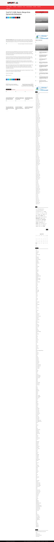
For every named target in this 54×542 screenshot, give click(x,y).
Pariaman (37, 435)
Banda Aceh (37, 258)
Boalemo (37, 287)
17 (36, 241)
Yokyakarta (37, 526)
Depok (36, 303)
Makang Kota (37, 390)
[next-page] (7, 110)
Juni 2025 (37, 110)
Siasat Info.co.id (37, 49)
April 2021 (37, 169)
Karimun (37, 342)
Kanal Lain (8, 8)
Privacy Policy (37, 536)
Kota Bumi (37, 357)
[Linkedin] (14, 17)
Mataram (37, 401)
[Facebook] (6, 17)
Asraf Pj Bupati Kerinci (39, 211)
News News (37, 416)
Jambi (36, 323)
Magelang (37, 389)
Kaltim (36, 337)
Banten (37, 265)
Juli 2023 (37, 137)
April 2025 (37, 112)
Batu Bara (37, 271)
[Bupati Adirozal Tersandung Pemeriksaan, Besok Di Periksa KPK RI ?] (36, 81)
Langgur (37, 378)
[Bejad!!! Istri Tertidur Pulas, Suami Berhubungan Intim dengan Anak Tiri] (36, 63)
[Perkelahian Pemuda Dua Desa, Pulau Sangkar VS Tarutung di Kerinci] (36, 52)
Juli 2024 (37, 123)
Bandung (37, 260)
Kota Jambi (37, 358)
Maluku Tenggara (38, 396)
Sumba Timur (37, 493)
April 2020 (37, 183)
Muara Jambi (37, 410)
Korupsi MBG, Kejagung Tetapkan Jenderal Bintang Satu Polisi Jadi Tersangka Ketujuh (29, 98)
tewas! (37, 226)
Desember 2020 (38, 174)
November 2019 (38, 189)
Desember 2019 (38, 188)
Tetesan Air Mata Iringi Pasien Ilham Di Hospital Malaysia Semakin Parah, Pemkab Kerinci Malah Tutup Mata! (43, 70)
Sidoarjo (37, 474)
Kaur (36, 344)
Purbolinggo (37, 454)
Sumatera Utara (38, 492)
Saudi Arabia (37, 466)
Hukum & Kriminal (29, 6)
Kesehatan (39, 6)
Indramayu (37, 317)
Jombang (37, 329)
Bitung (37, 285)
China (36, 293)
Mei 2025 (37, 111)
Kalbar (37, 332)
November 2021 (38, 161)
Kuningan (37, 370)
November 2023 (38, 132)
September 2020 (38, 177)
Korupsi (44, 218)
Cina (36, 297)
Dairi (36, 300)
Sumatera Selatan (38, 491)
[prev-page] (6, 110)
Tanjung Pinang (38, 507)
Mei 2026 (37, 97)
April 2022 (37, 155)
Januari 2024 (37, 130)
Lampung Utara (38, 377)
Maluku (37, 394)
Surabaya (37, 498)
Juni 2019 (37, 195)
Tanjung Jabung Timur (39, 506)
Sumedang (37, 494)
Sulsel (36, 488)
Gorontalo (37, 310)
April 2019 (37, 197)
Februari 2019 (37, 200)
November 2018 (38, 202)
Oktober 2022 (37, 148)
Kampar (37, 338)
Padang (37, 428)
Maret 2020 (37, 184)
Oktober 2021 (37, 162)
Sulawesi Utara (38, 486)
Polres (40, 223)
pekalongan (37, 442)
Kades (41, 215)
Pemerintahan (38, 446)
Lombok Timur (38, 383)
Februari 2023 (37, 143)
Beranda (25, 541)
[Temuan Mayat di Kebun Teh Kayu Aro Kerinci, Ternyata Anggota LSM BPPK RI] (36, 74)
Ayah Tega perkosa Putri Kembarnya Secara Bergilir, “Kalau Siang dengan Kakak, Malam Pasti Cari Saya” (43, 66)
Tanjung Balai (37, 504)
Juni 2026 (37, 96)
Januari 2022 (37, 158)
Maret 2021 (37, 170)
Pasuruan (37, 439)
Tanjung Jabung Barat (38, 505)
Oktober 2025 (37, 105)
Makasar (37, 391)
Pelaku (37, 222)
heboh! (44, 214)
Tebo (36, 511)
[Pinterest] (16, 17)
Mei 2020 (37, 182)
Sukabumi (37, 481)
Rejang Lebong (38, 459)
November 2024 (38, 118)
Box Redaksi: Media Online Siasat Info (41, 531)
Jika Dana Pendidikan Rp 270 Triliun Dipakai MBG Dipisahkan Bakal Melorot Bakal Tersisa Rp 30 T (10, 98)
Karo (36, 343)
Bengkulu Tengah (38, 279)
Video (36, 520)
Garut (36, 306)
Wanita (41, 226)
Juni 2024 (37, 124)
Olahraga (34, 6)
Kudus (36, 369)
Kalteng (37, 336)
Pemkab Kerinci (41, 222)
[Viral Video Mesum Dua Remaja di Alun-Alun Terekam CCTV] (36, 59)
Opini (36, 426)
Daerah (10, 6)
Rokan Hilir (37, 462)
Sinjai (36, 478)
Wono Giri (37, 524)
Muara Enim (37, 409)
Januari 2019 (37, 201)
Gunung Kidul (37, 313)
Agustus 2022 (37, 150)
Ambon (37, 253)
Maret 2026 (37, 99)
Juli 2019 (37, 194)
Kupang (37, 371)
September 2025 (38, 106)
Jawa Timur (37, 326)
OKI (36, 423)
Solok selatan (37, 480)
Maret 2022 (37, 156)
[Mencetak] (19, 17)
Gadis (41, 214)
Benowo (37, 280)
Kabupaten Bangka (38, 331)
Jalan (37, 215)
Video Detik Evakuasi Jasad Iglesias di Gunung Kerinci (41, 20)
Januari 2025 (37, 116)
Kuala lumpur (37, 368)
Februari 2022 (37, 157)
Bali (36, 255)
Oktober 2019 (37, 190)
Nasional (14, 6)
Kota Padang (37, 362)
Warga (44, 226)
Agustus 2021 (37, 164)
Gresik (36, 312)
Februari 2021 (37, 171)
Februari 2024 (37, 129)
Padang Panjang (38, 429)
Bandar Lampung (38, 259)
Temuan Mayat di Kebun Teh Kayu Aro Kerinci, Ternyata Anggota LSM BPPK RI (43, 74)
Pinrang (37, 449)
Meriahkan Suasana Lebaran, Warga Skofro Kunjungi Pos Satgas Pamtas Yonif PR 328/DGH (12, 84)
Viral (39, 226)
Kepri (36, 349)
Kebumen (37, 345)
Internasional (19, 6)
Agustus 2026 (37, 93)
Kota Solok (37, 363)
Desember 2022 (38, 145)
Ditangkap (39, 214)
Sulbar (37, 487)
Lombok (37, 381)
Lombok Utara (37, 384)
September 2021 (38, 163)
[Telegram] (12, 17)
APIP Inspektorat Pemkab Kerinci (40, 210)
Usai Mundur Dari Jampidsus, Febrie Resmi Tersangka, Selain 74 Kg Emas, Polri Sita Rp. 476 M (19, 98)
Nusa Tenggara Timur (39, 421)
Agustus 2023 (37, 136)
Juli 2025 (37, 109)
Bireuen (37, 284)
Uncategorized (38, 519)
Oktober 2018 (37, 203)
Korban (41, 218)
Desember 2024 (38, 117)
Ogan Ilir (37, 422)
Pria (45, 223)
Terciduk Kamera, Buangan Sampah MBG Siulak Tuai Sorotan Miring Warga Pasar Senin (29, 108)
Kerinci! (38, 218)
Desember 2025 (38, 103)
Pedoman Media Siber (39, 535)
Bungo (36, 292)
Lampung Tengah (38, 376)
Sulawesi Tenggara (38, 485)
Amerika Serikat (38, 254)
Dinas (36, 214)
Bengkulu (37, 277)
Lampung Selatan (38, 375)
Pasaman (37, 436)
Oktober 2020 (37, 176)
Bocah (43, 211)
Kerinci (37, 351)
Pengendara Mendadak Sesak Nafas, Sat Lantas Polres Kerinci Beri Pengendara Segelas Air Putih (41, 29)
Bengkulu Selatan (38, 278)
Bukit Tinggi (37, 290)
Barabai (37, 267)
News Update (37, 417)
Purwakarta (37, 455)
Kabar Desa (37, 330)
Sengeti (37, 472)
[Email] (17, 17)
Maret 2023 (37, 142)
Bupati (45, 211)
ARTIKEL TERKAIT (8, 89)
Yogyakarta (37, 525)
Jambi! (39, 215)
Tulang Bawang (38, 517)
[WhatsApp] (10, 17)
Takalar (37, 499)
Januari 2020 (37, 187)
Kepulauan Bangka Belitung (39, 350)
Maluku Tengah (38, 395)
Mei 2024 (37, 125)
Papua (36, 434)
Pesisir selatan (38, 448)
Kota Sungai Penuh (38, 219)
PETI (44, 222)
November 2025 (38, 104)
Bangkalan (37, 261)
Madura (37, 388)
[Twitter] (8, 17)
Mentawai (37, 403)
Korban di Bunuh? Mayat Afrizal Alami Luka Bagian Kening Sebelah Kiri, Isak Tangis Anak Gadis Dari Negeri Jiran (43, 78)
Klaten (36, 355)
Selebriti (37, 467)
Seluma (37, 468)
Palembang (37, 430)
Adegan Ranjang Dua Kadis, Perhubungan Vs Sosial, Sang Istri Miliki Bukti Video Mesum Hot (41, 48)
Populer (37, 453)
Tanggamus (37, 500)
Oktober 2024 (37, 119)
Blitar (36, 286)
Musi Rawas (37, 414)
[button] (47, 6)
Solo (36, 479)
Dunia (36, 305)
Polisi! (37, 223)
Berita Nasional (38, 281)
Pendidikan (37, 447)
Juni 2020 (37, 181)
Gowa (36, 311)
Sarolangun (37, 465)
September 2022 (38, 149)
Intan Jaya (37, 318)
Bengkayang (37, 274)
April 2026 (37, 98)
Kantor (44, 215)
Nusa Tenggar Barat (38, 420)
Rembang (37, 460)
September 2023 (38, 135)
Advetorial (37, 252)
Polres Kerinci (43, 223)
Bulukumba (37, 291)
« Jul (35, 245)
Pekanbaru (37, 443)
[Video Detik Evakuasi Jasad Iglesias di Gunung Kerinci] (41, 18)
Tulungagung (37, 518)
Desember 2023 (38, 131)
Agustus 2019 (37, 193)
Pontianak (37, 452)
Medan (37, 402)
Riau (36, 461)
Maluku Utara (37, 397)
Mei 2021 (37, 168)
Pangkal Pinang (38, 433)
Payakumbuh (37, 441)
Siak (36, 473)
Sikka (36, 475)
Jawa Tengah (37, 325)
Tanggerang (37, 501)
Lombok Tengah (38, 382)
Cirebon (37, 298)
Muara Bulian (37, 408)
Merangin (44, 219)
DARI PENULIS (13, 89)
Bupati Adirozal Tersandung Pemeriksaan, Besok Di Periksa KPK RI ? (43, 81)
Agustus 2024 (37, 122)
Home (7, 6)
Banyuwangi (37, 266)
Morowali (37, 407)
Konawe (37, 356)
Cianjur (37, 294)
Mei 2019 (37, 196)
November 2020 (38, 175)
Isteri (46, 214)
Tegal (36, 513)
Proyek (37, 224)
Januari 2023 (37, 144)
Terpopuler (37, 514)
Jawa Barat (37, 324)
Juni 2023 (37, 138)
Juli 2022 (37, 151)
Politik (24, 6)
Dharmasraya (37, 304)
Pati (36, 440)
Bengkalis (37, 273)
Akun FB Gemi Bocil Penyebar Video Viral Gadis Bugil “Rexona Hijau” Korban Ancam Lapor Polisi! (43, 56)
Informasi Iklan (46, 541)
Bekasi (36, 272)
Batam (36, 268)
